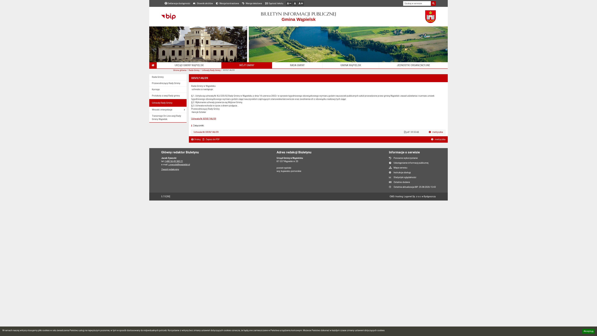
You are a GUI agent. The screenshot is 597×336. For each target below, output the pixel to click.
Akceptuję (588, 331)
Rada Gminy (194, 70)
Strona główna (179, 70)
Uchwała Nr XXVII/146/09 (203, 118)
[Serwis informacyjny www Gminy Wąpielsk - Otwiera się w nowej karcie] (430, 16)
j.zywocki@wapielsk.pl (179, 164)
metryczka (437, 132)
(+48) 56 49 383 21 (174, 161)
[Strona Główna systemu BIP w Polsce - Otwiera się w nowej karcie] (168, 17)
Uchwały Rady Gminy (211, 70)
